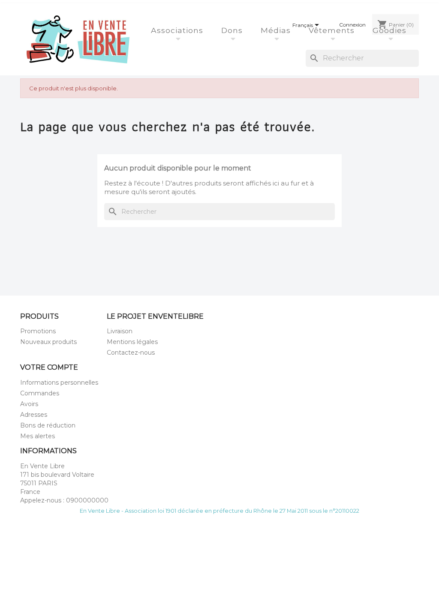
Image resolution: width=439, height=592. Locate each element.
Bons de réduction (47, 425)
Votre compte (49, 367)
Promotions (38, 331)
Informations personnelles (59, 382)
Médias (277, 30)
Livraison (119, 331)
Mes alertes (37, 436)
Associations (178, 30)
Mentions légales (132, 342)
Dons (233, 30)
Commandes (39, 393)
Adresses (33, 415)
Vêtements (333, 30)
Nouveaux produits (48, 342)
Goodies (391, 30)
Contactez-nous (131, 352)
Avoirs (29, 404)
